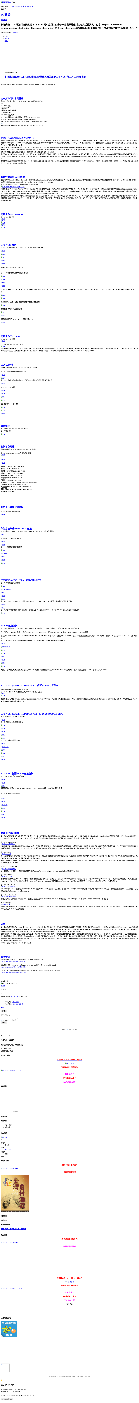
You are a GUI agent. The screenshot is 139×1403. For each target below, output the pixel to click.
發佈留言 (4, 1022)
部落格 (7, 38)
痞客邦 (13, 996)
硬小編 (3, 986)
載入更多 (4, 1011)
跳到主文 (4, 20)
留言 (17, 996)
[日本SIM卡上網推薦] (11, 1070)
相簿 (6, 36)
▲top (2, 1007)
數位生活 (16, 32)
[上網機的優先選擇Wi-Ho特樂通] (9, 1168)
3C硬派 (5, 14)
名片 (6, 41)
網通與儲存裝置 (17, 1004)
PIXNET (55, 1376)
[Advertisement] (69, 56)
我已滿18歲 (5, 1399)
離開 (11, 1399)
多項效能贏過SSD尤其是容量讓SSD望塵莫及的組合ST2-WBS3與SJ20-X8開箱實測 (45, 77)
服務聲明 (87, 1376)
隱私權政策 (80, 1376)
